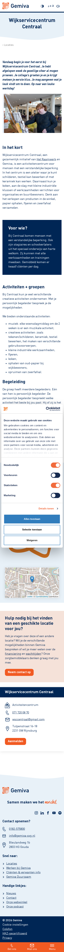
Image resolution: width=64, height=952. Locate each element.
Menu (52, 949)
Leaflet (29, 596)
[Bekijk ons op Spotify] (60, 813)
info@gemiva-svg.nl (22, 835)
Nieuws (11, 893)
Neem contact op (19, 672)
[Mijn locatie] (32, 579)
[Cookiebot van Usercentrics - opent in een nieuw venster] (46, 409)
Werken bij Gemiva (18, 868)
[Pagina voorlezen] (59, 6)
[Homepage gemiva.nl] (15, 6)
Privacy (7, 938)
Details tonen (46, 508)
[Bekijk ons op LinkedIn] (42, 813)
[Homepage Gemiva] (32, 790)
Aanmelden (15, 741)
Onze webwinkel (16, 902)
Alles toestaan (32, 519)
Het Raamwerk (46, 159)
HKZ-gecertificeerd (14, 933)
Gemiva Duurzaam (18, 876)
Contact (11, 897)
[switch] (55, 475)
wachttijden (33, 653)
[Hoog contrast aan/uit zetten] (43, 6)
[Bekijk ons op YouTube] (54, 813)
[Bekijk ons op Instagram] (36, 813)
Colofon (7, 929)
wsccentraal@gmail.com (28, 719)
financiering (13, 653)
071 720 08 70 (20, 712)
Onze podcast (15, 906)
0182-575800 (17, 829)
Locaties (9, 45)
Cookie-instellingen (15, 924)
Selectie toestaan (32, 529)
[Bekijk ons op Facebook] (48, 813)
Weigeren (32, 540)
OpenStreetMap (42, 596)
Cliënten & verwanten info (23, 872)
